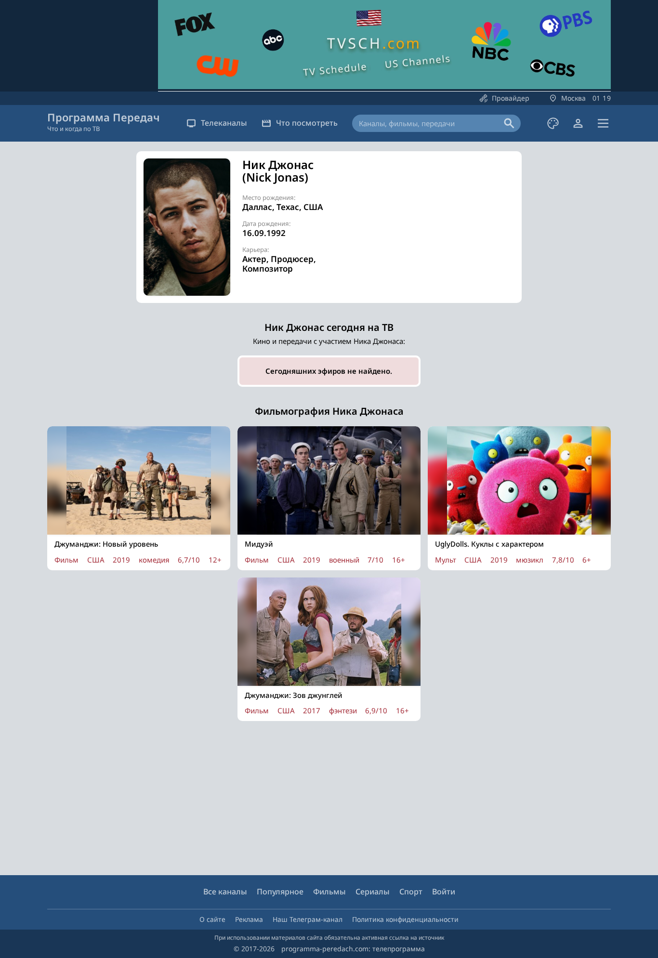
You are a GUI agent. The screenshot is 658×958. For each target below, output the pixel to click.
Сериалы (372, 891)
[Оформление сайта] (553, 123)
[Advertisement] (430, 225)
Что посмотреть (307, 123)
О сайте (212, 919)
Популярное (280, 891)
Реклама (249, 919)
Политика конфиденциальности (405, 919)
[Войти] (578, 123)
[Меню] (603, 123)
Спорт (410, 891)
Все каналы (225, 891)
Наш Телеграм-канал (307, 919)
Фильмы (329, 891)
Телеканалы (224, 123)
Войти (443, 891)
